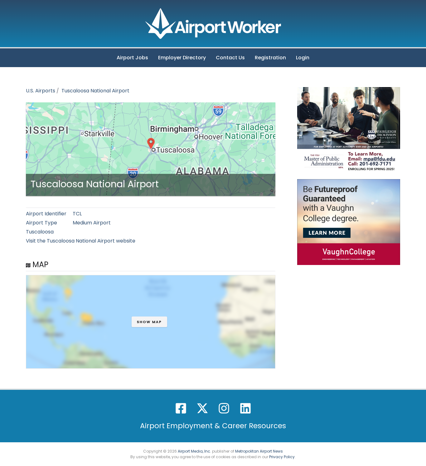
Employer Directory (182, 57)
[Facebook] (181, 408)
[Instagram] (224, 408)
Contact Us (230, 57)
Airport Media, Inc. (194, 451)
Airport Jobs (132, 57)
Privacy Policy (282, 456)
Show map (149, 321)
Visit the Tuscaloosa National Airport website (80, 240)
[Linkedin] (245, 408)
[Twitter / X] (202, 408)
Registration (270, 57)
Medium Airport (92, 222)
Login (302, 57)
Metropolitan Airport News (259, 451)
